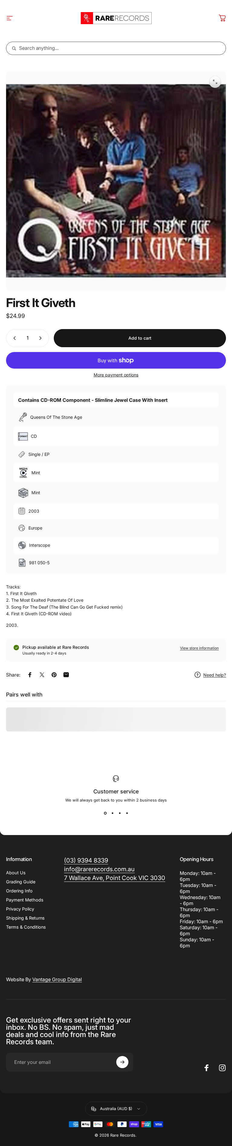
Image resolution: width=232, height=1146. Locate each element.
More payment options (116, 374)
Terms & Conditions (26, 927)
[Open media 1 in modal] (215, 82)
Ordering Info (19, 890)
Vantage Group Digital (57, 979)
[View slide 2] (112, 813)
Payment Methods (25, 899)
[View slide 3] (119, 813)
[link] (114, 878)
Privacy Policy (20, 908)
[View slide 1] (105, 813)
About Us (16, 872)
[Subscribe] (122, 1062)
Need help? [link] (214, 674)
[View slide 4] (126, 813)
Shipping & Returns (25, 917)
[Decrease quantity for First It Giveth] (13, 338)
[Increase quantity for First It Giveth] (42, 338)
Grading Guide (20, 881)
